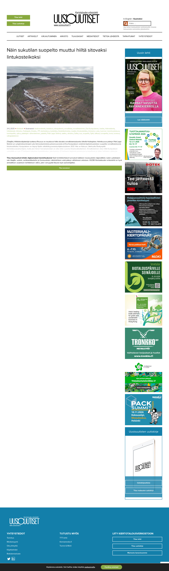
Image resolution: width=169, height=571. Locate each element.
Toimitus (10, 538)
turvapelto (104, 133)
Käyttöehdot (12, 550)
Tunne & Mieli (66, 546)
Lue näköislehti (144, 120)
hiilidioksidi (11, 131)
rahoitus (70, 133)
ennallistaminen (79, 129)
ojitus (19, 133)
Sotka (76, 133)
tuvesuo (117, 133)
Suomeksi (137, 19)
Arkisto (64, 36)
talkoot (97, 133)
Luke (97, 131)
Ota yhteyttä (12, 546)
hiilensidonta (110, 129)
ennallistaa (68, 129)
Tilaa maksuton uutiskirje (143, 490)
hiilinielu (19, 131)
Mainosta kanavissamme (137, 553)
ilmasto (33, 131)
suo (80, 133)
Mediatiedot (93, 36)
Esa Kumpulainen (92, 129)
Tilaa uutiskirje (18, 24)
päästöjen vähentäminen (31, 133)
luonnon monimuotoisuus (110, 131)
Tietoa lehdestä (111, 36)
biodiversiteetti (40, 129)
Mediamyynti (12, 542)
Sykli (92, 133)
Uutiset (20, 36)
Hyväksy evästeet (111, 567)
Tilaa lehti (18, 17)
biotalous (49, 129)
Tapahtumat (129, 36)
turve (111, 133)
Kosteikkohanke (64, 131)
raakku (64, 133)
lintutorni (91, 131)
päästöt (43, 133)
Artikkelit (33, 36)
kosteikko (54, 131)
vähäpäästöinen (13, 136)
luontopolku (11, 133)
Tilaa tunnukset (64, 168)
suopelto (86, 133)
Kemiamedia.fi (66, 542)
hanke (102, 129)
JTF (38, 131)
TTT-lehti (63, 538)
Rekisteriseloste (14, 554)
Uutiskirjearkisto (143, 483)
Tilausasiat (77, 36)
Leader (73, 131)
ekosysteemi (58, 129)
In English (127, 19)
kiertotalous (45, 131)
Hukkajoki (26, 131)
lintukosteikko (82, 131)
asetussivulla (89, 567)
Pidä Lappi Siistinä (54, 133)
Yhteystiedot (145, 36)
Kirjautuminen (49, 36)
